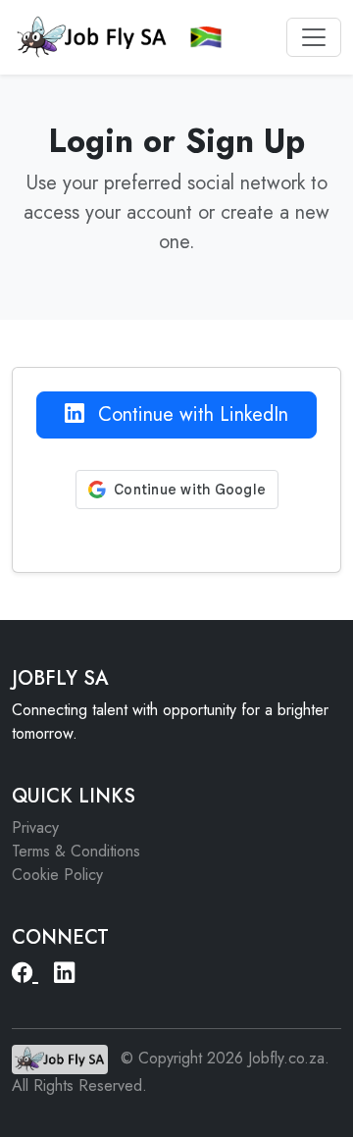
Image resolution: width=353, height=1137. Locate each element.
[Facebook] (25, 972)
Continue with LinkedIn (190, 414)
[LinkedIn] (64, 972)
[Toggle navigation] (313, 37)
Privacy (35, 827)
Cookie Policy (57, 874)
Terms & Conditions (76, 851)
